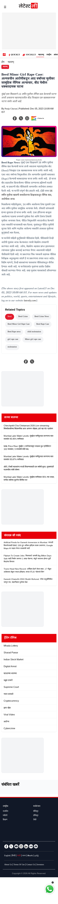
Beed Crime (23, 316)
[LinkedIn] (26, 846)
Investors (40, 864)
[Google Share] (38, 120)
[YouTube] (16, 846)
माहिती (5, 815)
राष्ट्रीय (48, 55)
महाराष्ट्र (41, 55)
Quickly (15, 55)
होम (2, 62)
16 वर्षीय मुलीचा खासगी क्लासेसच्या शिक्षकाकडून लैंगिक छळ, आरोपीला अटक (26, 195)
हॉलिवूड (35, 815)
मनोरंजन (36, 806)
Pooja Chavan (11, 109)
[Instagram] (21, 846)
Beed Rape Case (42, 324)
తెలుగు (30, 855)
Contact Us (30, 864)
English (7, 855)
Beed (10, 316)
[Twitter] (11, 846)
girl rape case (13, 339)
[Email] (36, 846)
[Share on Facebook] (26, 361)
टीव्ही (34, 819)
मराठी (19, 855)
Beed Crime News (41, 316)
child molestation (34, 331)
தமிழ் (36, 855)
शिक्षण (5, 819)
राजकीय (5, 811)
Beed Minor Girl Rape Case (19, 324)
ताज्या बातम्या (11, 417)
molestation (12, 347)
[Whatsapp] (27, 118)
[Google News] (31, 846)
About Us (8, 864)
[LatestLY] (28, 7)
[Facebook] (15, 118)
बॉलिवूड (35, 811)
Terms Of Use (19, 864)
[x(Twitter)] (21, 118)
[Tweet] (32, 361)
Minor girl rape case (33, 339)
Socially (31, 55)
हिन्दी (13, 855)
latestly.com (30, 301)
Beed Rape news (14, 331)
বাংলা (24, 855)
